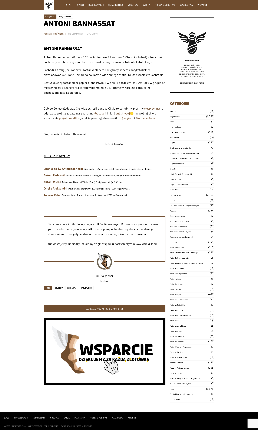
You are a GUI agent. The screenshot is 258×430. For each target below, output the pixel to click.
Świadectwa (186, 5)
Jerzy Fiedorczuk (176, 138)
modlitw (74, 118)
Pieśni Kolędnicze (176, 284)
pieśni (63, 118)
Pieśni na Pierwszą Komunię (180, 316)
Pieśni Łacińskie (176, 289)
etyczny (59, 288)
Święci (80, 5)
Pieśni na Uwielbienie (178, 326)
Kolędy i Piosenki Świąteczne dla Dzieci (184, 158)
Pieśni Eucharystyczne (178, 274)
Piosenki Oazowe (176, 363)
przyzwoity (86, 288)
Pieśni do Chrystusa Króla (179, 258)
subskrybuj (123, 113)
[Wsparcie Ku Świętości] (192, 58)
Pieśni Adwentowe (177, 248)
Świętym (127, 118)
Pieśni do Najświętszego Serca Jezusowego (186, 263)
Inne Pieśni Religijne (177, 132)
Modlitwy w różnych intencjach (181, 237)
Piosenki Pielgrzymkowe (179, 368)
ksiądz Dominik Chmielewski (181, 174)
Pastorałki (173, 242)
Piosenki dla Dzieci (177, 352)
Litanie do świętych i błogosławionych (184, 206)
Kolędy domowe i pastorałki (180, 148)
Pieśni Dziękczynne (177, 268)
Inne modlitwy (175, 127)
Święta (146, 5)
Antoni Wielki (52, 182)
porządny (71, 288)
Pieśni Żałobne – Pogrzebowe (181, 347)
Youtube (99, 113)
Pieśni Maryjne (175, 295)
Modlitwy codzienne (177, 216)
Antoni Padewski (54, 175)
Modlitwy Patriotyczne (178, 227)
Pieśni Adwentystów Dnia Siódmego (184, 253)
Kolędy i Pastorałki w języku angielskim (185, 153)
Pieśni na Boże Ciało (177, 305)
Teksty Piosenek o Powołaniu (181, 394)
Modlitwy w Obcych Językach (181, 232)
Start (69, 5)
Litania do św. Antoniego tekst (63, 169)
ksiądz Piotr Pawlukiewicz (179, 185)
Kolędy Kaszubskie (177, 164)
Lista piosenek (175, 195)
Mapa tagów (117, 418)
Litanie (172, 200)
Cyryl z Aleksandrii (55, 188)
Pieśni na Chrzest (176, 310)
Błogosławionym (146, 118)
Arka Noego (174, 111)
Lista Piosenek (115, 5)
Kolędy (172, 143)
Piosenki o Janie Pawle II (179, 357)
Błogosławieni (96, 5)
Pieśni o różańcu (176, 331)
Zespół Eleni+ (175, 399)
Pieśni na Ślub (175, 321)
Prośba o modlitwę (165, 5)
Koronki (173, 169)
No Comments (75, 33)
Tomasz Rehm (52, 195)
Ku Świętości (174, 190)
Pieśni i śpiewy (175, 279)
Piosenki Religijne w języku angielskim (185, 378)
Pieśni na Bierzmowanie (179, 300)
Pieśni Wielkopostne (177, 342)
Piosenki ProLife (176, 373)
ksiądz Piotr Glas (176, 179)
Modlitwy (133, 5)
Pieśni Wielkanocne (177, 336)
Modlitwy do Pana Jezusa (179, 221)
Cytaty (172, 122)
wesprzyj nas (152, 108)
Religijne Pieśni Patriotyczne (181, 384)
